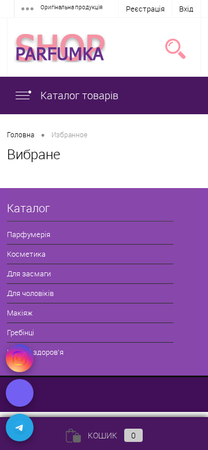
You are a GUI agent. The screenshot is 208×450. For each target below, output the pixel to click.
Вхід (186, 8)
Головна (20, 134)
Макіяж (19, 313)
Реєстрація (145, 8)
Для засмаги (29, 273)
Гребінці (20, 332)
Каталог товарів (78, 95)
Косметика (26, 254)
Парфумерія (28, 234)
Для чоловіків (30, 293)
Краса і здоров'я (35, 352)
